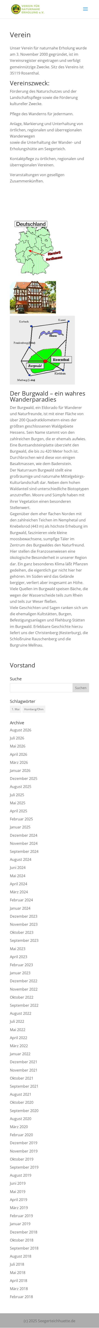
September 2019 (24, 1167)
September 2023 (24, 940)
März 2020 (19, 1126)
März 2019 (19, 1207)
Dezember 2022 (23, 980)
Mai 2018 (17, 1272)
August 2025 (20, 786)
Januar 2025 (20, 827)
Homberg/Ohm (34, 709)
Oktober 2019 (21, 1159)
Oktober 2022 (21, 997)
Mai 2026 (17, 746)
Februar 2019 (21, 1215)
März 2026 (19, 762)
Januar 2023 (20, 972)
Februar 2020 (21, 1134)
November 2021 (24, 1070)
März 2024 (19, 891)
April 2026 (18, 754)
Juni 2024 (18, 867)
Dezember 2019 (23, 1142)
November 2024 (24, 843)
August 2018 (20, 1256)
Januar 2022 (20, 1053)
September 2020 (24, 1110)
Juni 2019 (18, 1183)
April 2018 (18, 1280)
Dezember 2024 (23, 835)
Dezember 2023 (23, 916)
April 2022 (18, 1037)
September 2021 (24, 1086)
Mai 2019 (17, 1191)
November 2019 (24, 1151)
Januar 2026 (20, 770)
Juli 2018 (17, 1264)
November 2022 (24, 989)
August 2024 (20, 859)
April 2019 (18, 1199)
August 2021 (20, 1094)
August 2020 (20, 1118)
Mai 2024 (17, 875)
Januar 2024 (20, 908)
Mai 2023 (17, 948)
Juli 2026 (17, 738)
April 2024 (18, 883)
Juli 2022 (17, 1021)
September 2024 (24, 851)
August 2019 (20, 1175)
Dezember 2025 (23, 778)
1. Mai (16, 709)
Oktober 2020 (21, 1102)
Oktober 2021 (21, 1078)
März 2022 (19, 1045)
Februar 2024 (21, 900)
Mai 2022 (17, 1029)
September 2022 (24, 1005)
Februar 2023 (21, 964)
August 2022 (20, 1013)
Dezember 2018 (23, 1232)
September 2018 (24, 1248)
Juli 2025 (17, 794)
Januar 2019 (20, 1223)
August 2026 (20, 730)
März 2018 (19, 1288)
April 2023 (18, 956)
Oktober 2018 (21, 1240)
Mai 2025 (17, 802)
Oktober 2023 (21, 932)
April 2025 (18, 810)
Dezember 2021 (23, 1061)
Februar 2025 (21, 819)
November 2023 (24, 924)
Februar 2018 (21, 1296)
